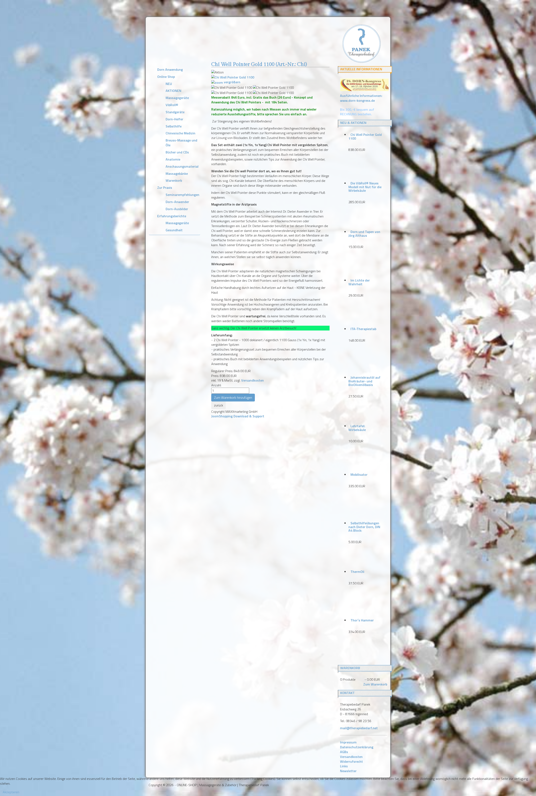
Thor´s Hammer (362, 620)
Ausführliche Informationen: (361, 98)
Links (344, 766)
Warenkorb (350, 667)
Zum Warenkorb (375, 684)
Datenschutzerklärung (356, 747)
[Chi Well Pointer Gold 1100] (231, 87)
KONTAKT (347, 692)
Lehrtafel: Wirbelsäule (357, 427)
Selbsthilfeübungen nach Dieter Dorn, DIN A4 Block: (364, 527)
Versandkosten (252, 380)
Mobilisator (358, 474)
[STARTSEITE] (361, 43)
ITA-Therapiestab (363, 328)
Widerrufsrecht (351, 761)
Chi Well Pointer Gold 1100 (365, 136)
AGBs (344, 751)
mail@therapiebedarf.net (359, 727)
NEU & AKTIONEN (353, 122)
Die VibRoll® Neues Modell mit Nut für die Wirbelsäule (364, 187)
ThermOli (357, 571)
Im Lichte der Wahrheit (359, 282)
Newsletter (348, 770)
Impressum (348, 742)
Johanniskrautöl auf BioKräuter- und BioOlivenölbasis (364, 381)
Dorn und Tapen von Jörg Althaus (364, 233)
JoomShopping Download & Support (237, 416)
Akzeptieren (11, 792)
